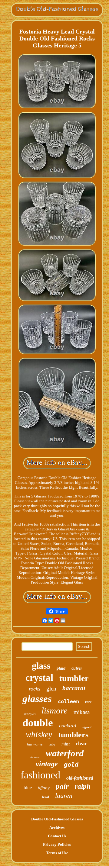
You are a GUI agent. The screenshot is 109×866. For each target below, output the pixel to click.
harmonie (35, 744)
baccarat (73, 688)
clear (81, 743)
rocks (34, 689)
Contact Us (57, 836)
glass (41, 666)
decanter (35, 757)
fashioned (40, 775)
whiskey (39, 734)
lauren (63, 795)
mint (65, 744)
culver (76, 668)
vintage (47, 764)
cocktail (67, 726)
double (37, 723)
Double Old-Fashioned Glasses (57, 819)
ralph (83, 786)
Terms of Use (57, 853)
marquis (29, 714)
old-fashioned (79, 778)
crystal (39, 677)
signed (86, 727)
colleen (68, 701)
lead (45, 797)
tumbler (73, 678)
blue (28, 787)
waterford (65, 753)
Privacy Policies (57, 844)
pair (62, 786)
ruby (52, 744)
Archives (56, 827)
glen (51, 688)
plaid (61, 668)
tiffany (44, 787)
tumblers (73, 734)
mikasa (82, 712)
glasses (37, 698)
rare (88, 702)
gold (71, 764)
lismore (54, 710)
